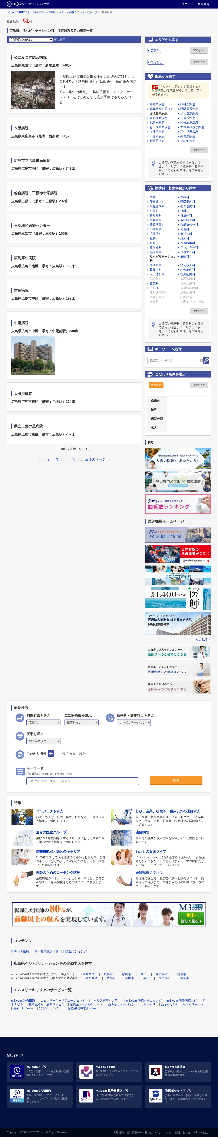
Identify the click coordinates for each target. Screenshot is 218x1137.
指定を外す (199, 50)
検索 (176, 780)
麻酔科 (184, 256)
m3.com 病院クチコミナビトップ (78, 12)
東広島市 (162, 974)
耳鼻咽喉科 (187, 243)
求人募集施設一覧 (46, 951)
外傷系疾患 (187, 136)
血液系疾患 (157, 131)
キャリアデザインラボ (105, 1000)
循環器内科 (187, 206)
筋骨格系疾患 (159, 118)
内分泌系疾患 (189, 122)
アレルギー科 (189, 247)
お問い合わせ (182, 1132)
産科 (153, 238)
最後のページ (95, 459)
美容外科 (156, 220)
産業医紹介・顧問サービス (46, 1004)
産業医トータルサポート (86, 1004)
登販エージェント (51, 1008)
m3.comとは (201, 1132)
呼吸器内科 (187, 201)
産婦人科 (186, 233)
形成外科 (186, 215)
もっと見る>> (202, 639)
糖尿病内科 (187, 274)
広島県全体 (87, 974)
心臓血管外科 (189, 224)
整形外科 (156, 215)
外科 (183, 210)
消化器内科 (157, 206)
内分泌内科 (187, 269)
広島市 (108, 974)
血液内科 (156, 265)
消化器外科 (187, 265)
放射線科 (156, 247)
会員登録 (203, 4)
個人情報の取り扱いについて (143, 1132)
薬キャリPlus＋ (23, 1008)
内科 (153, 197)
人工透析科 (157, 274)
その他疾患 (187, 140)
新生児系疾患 (189, 131)
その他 (154, 288)
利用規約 (118, 1132)
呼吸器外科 (157, 224)
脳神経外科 (187, 220)
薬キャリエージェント (123, 1004)
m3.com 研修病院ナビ (182, 1000)
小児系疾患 (157, 136)
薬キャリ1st (169, 1004)
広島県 (155, 50)
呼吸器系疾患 (189, 109)
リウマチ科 (187, 252)
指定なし (156, 62)
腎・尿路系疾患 (160, 127)
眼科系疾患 (187, 104)
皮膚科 (184, 229)
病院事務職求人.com (82, 1008)
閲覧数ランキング (75, 951)
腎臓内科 (156, 269)
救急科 (154, 283)
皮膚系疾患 (187, 118)
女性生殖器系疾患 (192, 127)
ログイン (187, 4)
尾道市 (181, 974)
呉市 (143, 974)
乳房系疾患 (157, 122)
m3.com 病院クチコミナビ (144, 1000)
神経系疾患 (157, 104)
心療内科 (156, 252)
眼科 (153, 243)
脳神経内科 (157, 201)
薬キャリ (149, 1004)
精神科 (184, 197)
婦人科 (184, 238)
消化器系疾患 (189, 113)
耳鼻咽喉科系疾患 (162, 109)
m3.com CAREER (23, 1000)
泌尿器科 (156, 233)
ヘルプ (167, 1132)
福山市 (126, 974)
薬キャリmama (192, 1004)
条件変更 (156, 384)
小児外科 (156, 229)
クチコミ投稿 (20, 951)
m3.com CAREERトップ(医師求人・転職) (31, 12)
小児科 (154, 210)
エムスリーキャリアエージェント (62, 1000)
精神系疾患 (157, 140)
